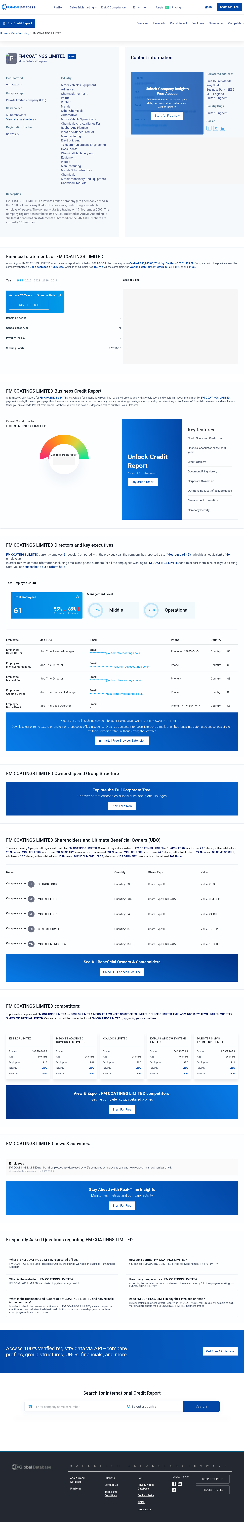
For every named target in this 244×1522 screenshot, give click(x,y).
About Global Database (77, 1479)
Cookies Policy (146, 1495)
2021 (37, 280)
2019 (54, 280)
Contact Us (111, 1484)
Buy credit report (143, 482)
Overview (142, 23)
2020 (45, 280)
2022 (28, 280)
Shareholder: (14, 108)
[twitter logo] (215, 128)
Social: (210, 121)
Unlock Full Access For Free (122, 972)
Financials (159, 23)
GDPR (141, 1502)
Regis (161, 7)
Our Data (110, 1478)
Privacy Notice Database (146, 1486)
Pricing (176, 7)
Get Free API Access (220, 1351)
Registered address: (219, 74)
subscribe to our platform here (45, 567)
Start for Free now (167, 115)
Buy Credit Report (20, 23)
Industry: (66, 78)
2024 (19, 280)
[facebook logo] (208, 128)
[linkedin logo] (222, 128)
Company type (15, 93)
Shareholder (216, 23)
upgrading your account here (140, 1018)
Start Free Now (122, 806)
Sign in (207, 7)
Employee (198, 23)
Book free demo (212, 1479)
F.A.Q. (141, 1478)
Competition (236, 23)
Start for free (29, 304)
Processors (144, 1509)
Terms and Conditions (111, 1493)
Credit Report (178, 23)
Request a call (213, 1489)
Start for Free (229, 7)
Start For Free (122, 1109)
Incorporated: (14, 78)
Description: (14, 194)
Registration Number (19, 127)
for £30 (64, 461)
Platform (59, 7)
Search (201, 1406)
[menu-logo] (19, 7)
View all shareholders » (21, 119)
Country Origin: (215, 106)
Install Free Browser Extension (124, 740)
